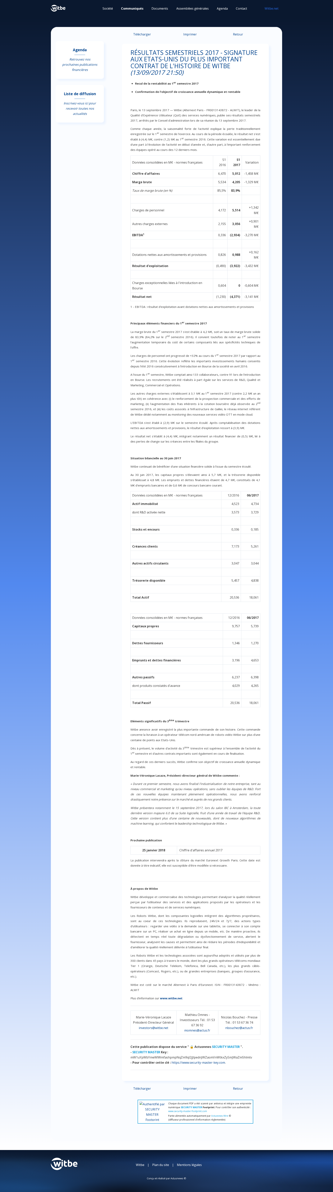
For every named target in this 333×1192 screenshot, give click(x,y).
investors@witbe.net (153, 1028)
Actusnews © (178, 1178)
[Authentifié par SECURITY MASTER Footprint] (152, 1111)
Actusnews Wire (219, 1115)
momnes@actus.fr (197, 1030)
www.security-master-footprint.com (187, 1111)
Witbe (140, 1165)
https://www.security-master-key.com (198, 1062)
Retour (238, 34)
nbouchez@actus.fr (239, 1028)
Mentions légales (189, 1165)
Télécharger (142, 34)
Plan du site (160, 1165)
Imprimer (190, 34)
